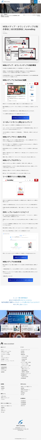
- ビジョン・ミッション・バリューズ (7, 360)
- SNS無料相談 (23, 404)
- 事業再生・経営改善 (24, 371)
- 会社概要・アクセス (4, 359)
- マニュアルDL (3, 370)
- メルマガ (2, 399)
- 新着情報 (2, 388)
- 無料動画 (2, 407)
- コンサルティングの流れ (5, 354)
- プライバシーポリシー (5, 357)
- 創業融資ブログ (4, 368)
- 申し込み (2, 412)
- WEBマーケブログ (24, 391)
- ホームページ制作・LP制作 (25, 362)
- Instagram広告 (23, 359)
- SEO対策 (22, 351)
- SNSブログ (3, 410)
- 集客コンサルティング (25, 368)
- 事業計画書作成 (23, 370)
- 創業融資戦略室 (4, 367)
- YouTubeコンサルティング (25, 373)
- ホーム (2, 349)
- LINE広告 (22, 360)
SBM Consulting (7, 1)
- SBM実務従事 (23, 378)
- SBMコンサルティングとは (6, 351)
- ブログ (2, 389)
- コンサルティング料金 (5, 352)
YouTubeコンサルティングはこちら (20, 117)
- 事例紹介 (2, 386)
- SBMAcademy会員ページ (25, 389)
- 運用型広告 (22, 354)
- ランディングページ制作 (25, 365)
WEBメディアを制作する (20, 257)
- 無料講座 (22, 388)
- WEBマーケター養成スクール (26, 386)
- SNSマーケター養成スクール (6, 405)
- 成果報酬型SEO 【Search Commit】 (24, 376)
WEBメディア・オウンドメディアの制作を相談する (20, 280)
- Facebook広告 (23, 357)
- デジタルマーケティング (25, 349)
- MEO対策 (22, 352)
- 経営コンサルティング (24, 367)
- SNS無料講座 (23, 402)
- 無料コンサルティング (5, 397)
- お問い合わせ (3, 396)
